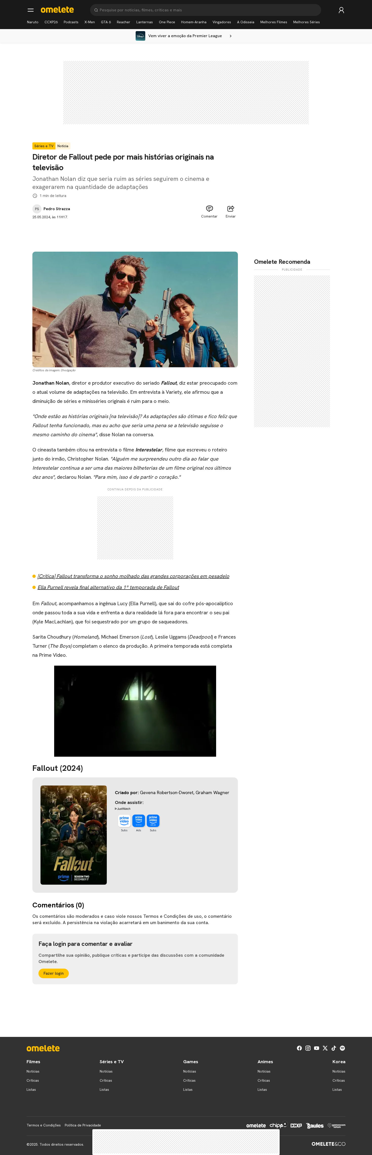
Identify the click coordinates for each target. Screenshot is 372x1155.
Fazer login (54, 973)
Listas (31, 1089)
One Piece (167, 22)
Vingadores (222, 22)
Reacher (123, 22)
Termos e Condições (44, 1125)
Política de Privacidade (83, 1125)
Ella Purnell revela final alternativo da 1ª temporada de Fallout (108, 587)
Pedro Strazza (57, 209)
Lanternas (144, 22)
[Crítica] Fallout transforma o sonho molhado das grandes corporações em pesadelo (133, 576)
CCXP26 (51, 22)
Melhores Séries (306, 22)
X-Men (90, 22)
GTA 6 (106, 22)
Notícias (33, 1071)
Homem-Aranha (193, 22)
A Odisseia (245, 22)
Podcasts (71, 22)
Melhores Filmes (273, 22)
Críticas (33, 1080)
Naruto (32, 22)
